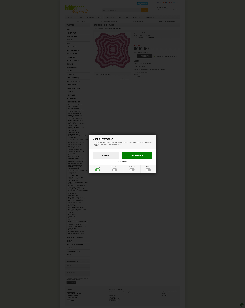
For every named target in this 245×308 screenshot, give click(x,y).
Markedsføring (114, 167)
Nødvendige (97, 167)
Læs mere (95, 145)
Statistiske (148, 167)
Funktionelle (132, 167)
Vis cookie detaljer (122, 161)
